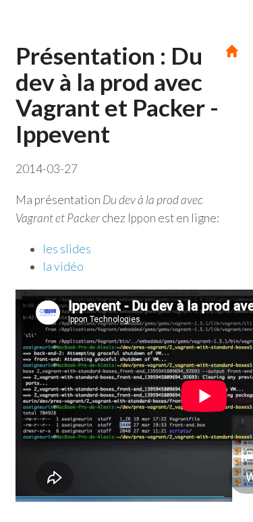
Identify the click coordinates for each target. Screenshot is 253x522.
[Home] (231, 51)
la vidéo (63, 266)
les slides (67, 249)
